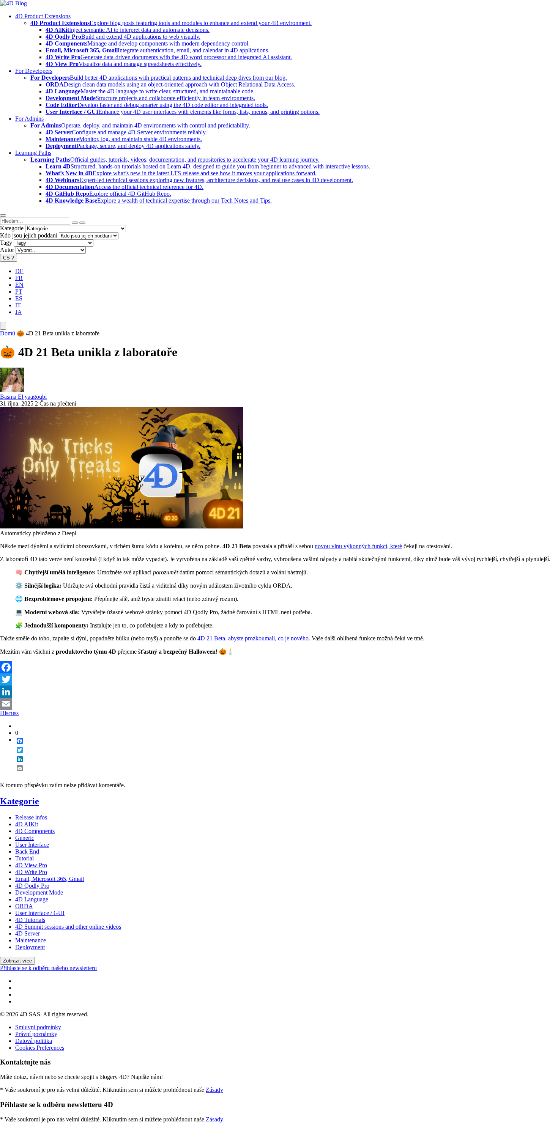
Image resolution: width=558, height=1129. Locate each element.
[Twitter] (279, 679)
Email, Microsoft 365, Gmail (49, 879)
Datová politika (33, 1041)
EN (19, 284)
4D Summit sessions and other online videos (68, 926)
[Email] (279, 704)
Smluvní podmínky (38, 1027)
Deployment (30, 947)
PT (18, 291)
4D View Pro (31, 865)
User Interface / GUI (40, 913)
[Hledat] (82, 223)
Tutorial (24, 858)
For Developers (33, 71)
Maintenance (30, 940)
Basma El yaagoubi (23, 396)
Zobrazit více (17, 961)
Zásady (214, 1090)
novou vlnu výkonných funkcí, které (358, 546)
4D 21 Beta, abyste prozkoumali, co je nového (253, 638)
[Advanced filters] (75, 223)
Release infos (31, 817)
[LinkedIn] (279, 692)
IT (18, 305)
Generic (24, 838)
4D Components (35, 831)
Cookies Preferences (39, 1047)
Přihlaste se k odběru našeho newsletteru (48, 968)
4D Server (27, 933)
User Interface (32, 844)
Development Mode (39, 892)
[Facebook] (279, 667)
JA (18, 312)
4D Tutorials (30, 920)
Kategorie (12, 228)
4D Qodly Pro (32, 885)
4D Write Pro (31, 872)
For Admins (29, 118)
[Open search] (3, 215)
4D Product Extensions (43, 16)
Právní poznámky (36, 1034)
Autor (7, 250)
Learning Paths (33, 152)
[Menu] (3, 326)
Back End (27, 851)
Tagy (6, 242)
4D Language (31, 899)
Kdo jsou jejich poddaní (28, 235)
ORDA (24, 906)
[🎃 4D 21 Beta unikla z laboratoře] (121, 526)
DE (19, 271)
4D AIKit (26, 824)
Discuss (9, 713)
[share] (16, 774)
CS (8, 258)
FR (19, 278)
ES (18, 298)
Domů (7, 333)
